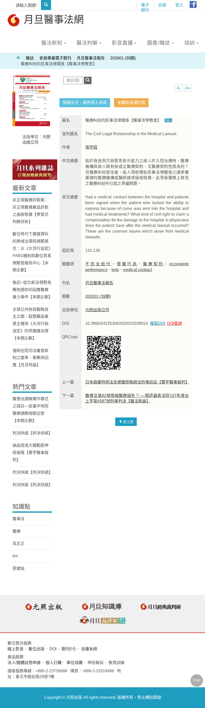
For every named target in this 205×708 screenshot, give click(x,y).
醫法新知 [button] (52, 42)
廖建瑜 (18, 568)
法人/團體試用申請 (24, 663)
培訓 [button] (190, 42)
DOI (53, 649)
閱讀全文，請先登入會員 (85, 102)
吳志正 (18, 543)
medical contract (137, 270)
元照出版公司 (97, 310)
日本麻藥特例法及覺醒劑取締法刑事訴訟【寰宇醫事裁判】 (137, 382)
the (15, 556)
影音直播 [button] (123, 42)
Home (18, 57)
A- (179, 88)
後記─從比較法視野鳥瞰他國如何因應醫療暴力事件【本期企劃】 (32, 289)
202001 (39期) (123, 58)
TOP (196, 680)
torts (115, 270)
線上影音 (16, 649)
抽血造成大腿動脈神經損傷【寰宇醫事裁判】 (30, 452)
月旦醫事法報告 (91, 58)
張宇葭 (91, 147)
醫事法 (18, 519)
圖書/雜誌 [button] (159, 42)
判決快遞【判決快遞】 (32, 433)
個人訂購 (54, 663)
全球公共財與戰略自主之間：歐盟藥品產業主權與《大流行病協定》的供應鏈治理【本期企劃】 (30, 323)
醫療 (16, 531)
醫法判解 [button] (87, 42)
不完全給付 (98, 264)
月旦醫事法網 (52, 19)
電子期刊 (145, 6)
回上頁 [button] (128, 422)
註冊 (162, 5)
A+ (188, 88)
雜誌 (30, 58)
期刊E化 (69, 649)
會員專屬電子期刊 (55, 58)
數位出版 (36, 649)
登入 (179, 5)
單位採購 (74, 663)
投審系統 (89, 649)
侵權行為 (127, 264)
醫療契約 (153, 264)
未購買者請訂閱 (131, 102)
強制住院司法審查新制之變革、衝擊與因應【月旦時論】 (30, 358)
